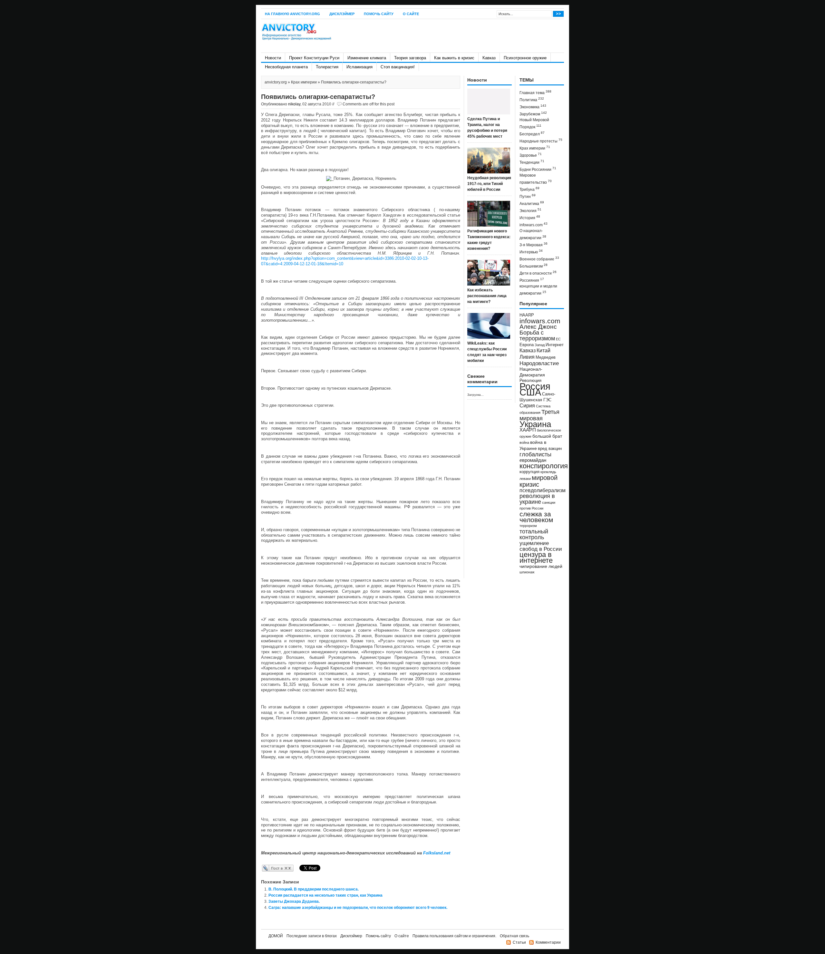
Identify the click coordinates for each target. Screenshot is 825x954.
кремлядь (548, 472)
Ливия (527, 357)
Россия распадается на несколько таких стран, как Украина (325, 895)
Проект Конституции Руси (314, 57)
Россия (534, 386)
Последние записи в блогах (311, 936)
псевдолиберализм (542, 490)
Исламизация (359, 66)
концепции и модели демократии (538, 290)
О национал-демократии (532, 234)
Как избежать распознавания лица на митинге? (487, 296)
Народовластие (539, 363)
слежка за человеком (536, 516)
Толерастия (327, 66)
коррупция (529, 472)
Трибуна (529, 189)
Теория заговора (410, 57)
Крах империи (304, 82)
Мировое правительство (535, 179)
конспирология (543, 466)
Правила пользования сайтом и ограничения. (454, 936)
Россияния (531, 280)
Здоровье (530, 155)
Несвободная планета (286, 66)
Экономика (532, 106)
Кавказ (489, 57)
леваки (525, 479)
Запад (540, 345)
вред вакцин (550, 448)
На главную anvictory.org (292, 14)
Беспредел (532, 133)
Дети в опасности (538, 273)
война (524, 442)
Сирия (527, 405)
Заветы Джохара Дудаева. (294, 901)
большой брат (547, 436)
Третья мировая (539, 415)
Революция (530, 380)
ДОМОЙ (275, 936)
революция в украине (537, 499)
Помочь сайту (378, 14)
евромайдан (532, 460)
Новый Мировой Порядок (534, 123)
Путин (527, 196)
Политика (531, 99)
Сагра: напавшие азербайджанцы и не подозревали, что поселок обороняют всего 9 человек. (357, 907)
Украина (535, 424)
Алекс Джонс (538, 326)
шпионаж (526, 572)
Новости (273, 57)
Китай (543, 350)
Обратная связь (514, 936)
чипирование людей (540, 566)
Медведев (546, 357)
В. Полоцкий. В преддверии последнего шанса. (313, 889)
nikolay (294, 104)
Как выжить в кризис (454, 57)
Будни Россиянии (537, 169)
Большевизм (533, 265)
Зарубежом (533, 113)
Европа (526, 345)
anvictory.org (276, 82)
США (530, 392)
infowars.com (533, 224)
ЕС (558, 339)
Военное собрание (539, 258)
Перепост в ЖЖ (268, 868)
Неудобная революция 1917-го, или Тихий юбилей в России (489, 184)
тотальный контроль (533, 534)
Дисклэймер (341, 14)
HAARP (526, 315)
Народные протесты (540, 140)
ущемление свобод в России (540, 546)
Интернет (555, 345)
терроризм (528, 526)
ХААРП (527, 430)
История (529, 217)
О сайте (411, 14)
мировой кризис (538, 481)
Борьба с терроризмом (537, 335)
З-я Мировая (533, 244)
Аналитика (531, 203)
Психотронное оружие (525, 57)
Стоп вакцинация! (398, 66)
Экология (530, 210)
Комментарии (548, 942)
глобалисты (535, 454)
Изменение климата (366, 57)
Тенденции (531, 162)
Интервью (531, 251)
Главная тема (535, 92)
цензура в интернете (536, 557)
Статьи (519, 942)
